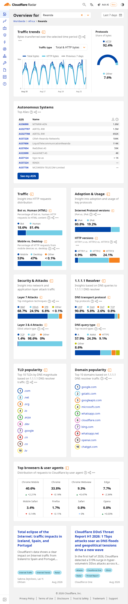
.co (26, 444)
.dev (26, 424)
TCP (22, 334)
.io (25, 411)
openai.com (89, 440)
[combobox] (59, 15)
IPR (46, 307)
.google (29, 430)
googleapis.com (92, 400)
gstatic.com (89, 393)
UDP (33, 334)
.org (26, 404)
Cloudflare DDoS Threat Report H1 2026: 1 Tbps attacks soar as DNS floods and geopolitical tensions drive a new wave (96, 541)
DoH (92, 307)
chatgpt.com (90, 447)
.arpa (27, 417)
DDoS (35, 307)
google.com (89, 387)
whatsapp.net (90, 433)
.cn (26, 437)
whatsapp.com (91, 413)
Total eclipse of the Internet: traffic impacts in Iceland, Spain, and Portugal (40, 539)
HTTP (108, 41)
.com (27, 391)
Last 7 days (113, 15)
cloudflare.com (91, 420)
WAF (22, 307)
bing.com (87, 427)
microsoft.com (91, 407)
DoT (102, 307)
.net (26, 397)
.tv (25, 450)
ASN (21, 119)
